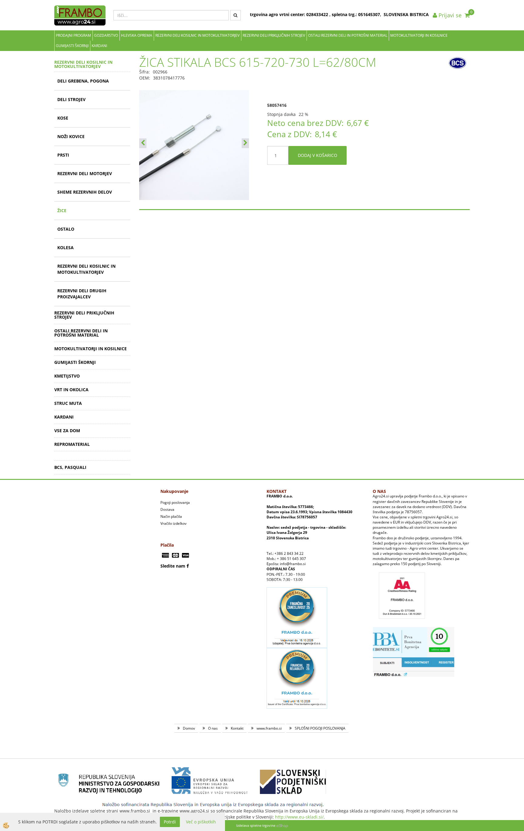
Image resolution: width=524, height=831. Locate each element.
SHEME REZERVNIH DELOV (84, 192)
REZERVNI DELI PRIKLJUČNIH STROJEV (274, 35)
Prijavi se (449, 15)
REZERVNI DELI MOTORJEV (84, 173)
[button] (245, 143)
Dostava (167, 509)
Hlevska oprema (136, 35)
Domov (189, 728)
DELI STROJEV (71, 99)
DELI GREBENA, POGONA (83, 81)
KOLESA (65, 247)
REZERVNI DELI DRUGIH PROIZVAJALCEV (81, 294)
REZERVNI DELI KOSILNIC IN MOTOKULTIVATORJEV (197, 35)
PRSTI (63, 155)
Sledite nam (172, 566)
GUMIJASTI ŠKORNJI (72, 45)
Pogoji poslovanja (175, 502)
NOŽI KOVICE (71, 136)
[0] (467, 15)
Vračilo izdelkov (173, 523)
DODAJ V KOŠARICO (317, 155)
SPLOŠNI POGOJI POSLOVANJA (320, 728)
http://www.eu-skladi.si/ (299, 817)
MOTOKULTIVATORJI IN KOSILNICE (419, 35)
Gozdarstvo (106, 35)
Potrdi (170, 822)
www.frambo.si (269, 728)
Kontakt (237, 728)
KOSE (62, 118)
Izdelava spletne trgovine (255, 825)
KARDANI (99, 45)
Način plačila (171, 516)
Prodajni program (73, 35)
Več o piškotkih (201, 822)
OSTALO (65, 229)
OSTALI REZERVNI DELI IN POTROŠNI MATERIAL (347, 35)
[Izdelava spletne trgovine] (282, 825)
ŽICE (61, 210)
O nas (213, 728)
